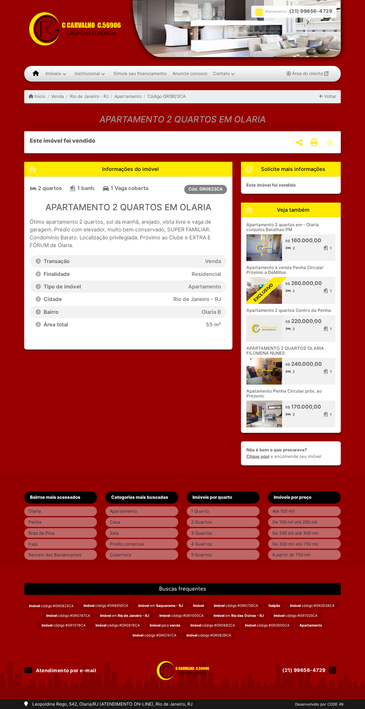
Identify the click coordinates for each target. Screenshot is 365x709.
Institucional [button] (87, 73)
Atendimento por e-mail (65, 670)
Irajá (33, 544)
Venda (57, 96)
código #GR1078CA (64, 625)
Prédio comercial (127, 544)
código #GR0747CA (68, 615)
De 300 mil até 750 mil (295, 544)
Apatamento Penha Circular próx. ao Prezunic (284, 393)
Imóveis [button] (53, 73)
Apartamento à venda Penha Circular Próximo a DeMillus (285, 270)
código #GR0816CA (118, 625)
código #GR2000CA (267, 625)
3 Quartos (201, 533)
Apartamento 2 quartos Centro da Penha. (289, 310)
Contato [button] (221, 73)
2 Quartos (201, 522)
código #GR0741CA (154, 635)
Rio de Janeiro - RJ (89, 96)
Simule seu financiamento (140, 73)
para (165, 625)
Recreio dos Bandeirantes (55, 554)
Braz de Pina (41, 533)
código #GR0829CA (208, 635)
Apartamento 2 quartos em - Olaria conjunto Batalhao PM (282, 227)
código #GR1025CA (295, 615)
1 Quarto (200, 511)
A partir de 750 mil (291, 554)
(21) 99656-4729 (310, 11)
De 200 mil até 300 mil (295, 533)
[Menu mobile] (36, 73)
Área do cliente (307, 73)
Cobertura (120, 554)
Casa (115, 522)
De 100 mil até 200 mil (294, 522)
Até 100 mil (283, 511)
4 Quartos (201, 544)
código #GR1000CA (181, 615)
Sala (114, 533)
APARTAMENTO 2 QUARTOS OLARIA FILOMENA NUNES (285, 351)
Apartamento (128, 96)
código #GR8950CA (106, 605)
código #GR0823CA (51, 606)
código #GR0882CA (212, 625)
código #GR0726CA (236, 605)
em (160, 605)
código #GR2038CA (312, 605)
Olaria (35, 511)
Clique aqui (257, 456)
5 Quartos (201, 554)
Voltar (329, 96)
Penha (35, 522)
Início (39, 96)
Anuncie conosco (190, 73)
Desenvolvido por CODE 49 (319, 704)
